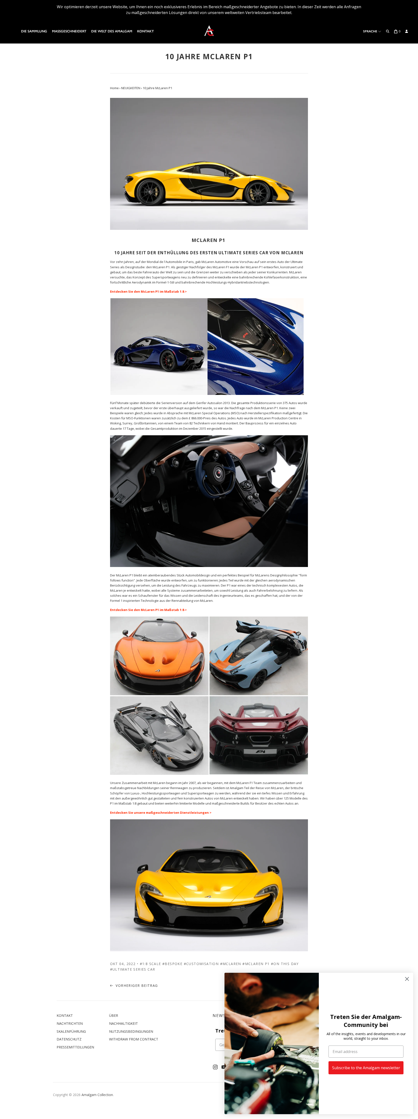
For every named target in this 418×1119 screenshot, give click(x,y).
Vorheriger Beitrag (136, 985)
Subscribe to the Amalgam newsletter (366, 1067)
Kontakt (145, 31)
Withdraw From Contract (133, 1039)
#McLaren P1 (255, 963)
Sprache (370, 31)
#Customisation (201, 963)
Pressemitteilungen (75, 1047)
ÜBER (113, 1015)
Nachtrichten (70, 1023)
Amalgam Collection (97, 1094)
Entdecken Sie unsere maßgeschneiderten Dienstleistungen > (160, 812)
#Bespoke (172, 963)
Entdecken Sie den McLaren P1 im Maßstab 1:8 (147, 291)
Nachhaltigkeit (123, 1023)
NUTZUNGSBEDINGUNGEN (131, 1031)
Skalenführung (71, 1031)
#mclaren (230, 963)
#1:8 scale (150, 963)
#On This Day (285, 963)
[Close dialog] (407, 979)
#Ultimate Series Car (132, 969)
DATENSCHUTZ (69, 1039)
